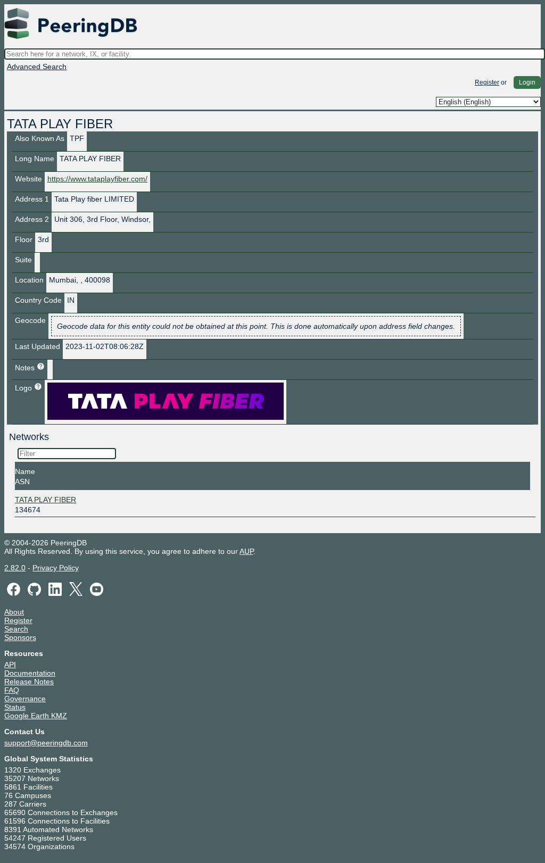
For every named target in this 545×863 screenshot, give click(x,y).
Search (16, 629)
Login (527, 82)
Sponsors (20, 637)
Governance (25, 698)
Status (15, 707)
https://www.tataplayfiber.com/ (97, 179)
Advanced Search (37, 66)
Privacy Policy (55, 567)
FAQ (11, 690)
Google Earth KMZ (35, 715)
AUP (246, 551)
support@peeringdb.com (46, 742)
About (14, 612)
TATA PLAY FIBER (45, 499)
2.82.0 (15, 567)
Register (487, 82)
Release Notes (29, 681)
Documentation (29, 673)
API (10, 664)
